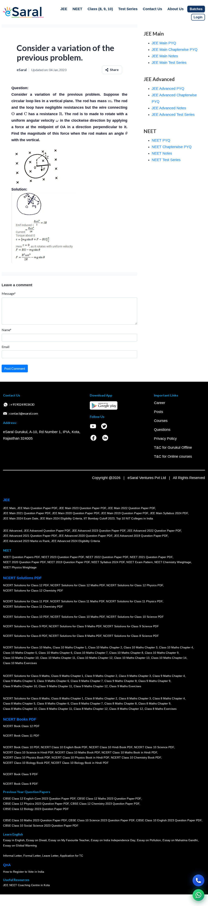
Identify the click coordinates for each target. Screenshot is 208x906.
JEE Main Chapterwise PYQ (174, 50)
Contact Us (152, 9)
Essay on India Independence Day (113, 840)
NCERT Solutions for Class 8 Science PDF (131, 636)
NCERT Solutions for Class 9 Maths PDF (75, 626)
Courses (161, 421)
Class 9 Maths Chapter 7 (87, 681)
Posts (158, 412)
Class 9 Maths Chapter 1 (67, 675)
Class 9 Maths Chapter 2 (101, 675)
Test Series (128, 9)
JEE (63, 9)
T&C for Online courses (173, 456)
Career (159, 403)
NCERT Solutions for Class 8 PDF (25, 636)
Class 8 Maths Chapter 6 (53, 703)
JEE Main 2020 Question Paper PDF (75, 513)
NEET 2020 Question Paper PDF (24, 562)
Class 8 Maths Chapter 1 (67, 698)
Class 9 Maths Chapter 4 (169, 675)
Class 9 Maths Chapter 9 (154, 681)
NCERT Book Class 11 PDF (21, 735)
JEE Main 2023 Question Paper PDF (82, 508)
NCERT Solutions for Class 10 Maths (27, 647)
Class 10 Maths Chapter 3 (140, 647)
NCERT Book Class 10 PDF (21, 747)
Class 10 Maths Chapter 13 (131, 658)
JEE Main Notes (165, 56)
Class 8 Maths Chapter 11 (55, 708)
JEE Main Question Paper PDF (37, 508)
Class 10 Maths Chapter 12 (94, 658)
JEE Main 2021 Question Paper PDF (26, 513)
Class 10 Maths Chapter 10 (20, 658)
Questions (162, 430)
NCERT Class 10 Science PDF (154, 747)
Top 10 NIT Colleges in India (134, 518)
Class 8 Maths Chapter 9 (154, 703)
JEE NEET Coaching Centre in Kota (26, 885)
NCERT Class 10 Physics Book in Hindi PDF (80, 757)
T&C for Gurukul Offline (173, 447)
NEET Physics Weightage (20, 567)
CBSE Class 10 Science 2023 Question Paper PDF (101, 820)
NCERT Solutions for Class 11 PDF (26, 601)
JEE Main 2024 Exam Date (20, 518)
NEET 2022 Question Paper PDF (107, 557)
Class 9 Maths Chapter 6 (53, 681)
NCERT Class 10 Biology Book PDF (26, 762)
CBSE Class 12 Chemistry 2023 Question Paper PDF (104, 803)
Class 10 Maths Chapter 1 (70, 647)
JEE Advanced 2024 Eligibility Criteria (75, 541)
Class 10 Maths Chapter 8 (126, 652)
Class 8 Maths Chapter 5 (19, 703)
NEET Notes (162, 153)
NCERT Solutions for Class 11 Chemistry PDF (33, 606)
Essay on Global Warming (20, 845)
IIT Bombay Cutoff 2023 (99, 518)
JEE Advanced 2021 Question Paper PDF (30, 536)
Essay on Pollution (149, 840)
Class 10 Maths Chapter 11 (57, 658)
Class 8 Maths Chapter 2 (101, 698)
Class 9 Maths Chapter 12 (90, 686)
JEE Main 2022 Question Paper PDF (131, 508)
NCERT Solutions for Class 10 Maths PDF (77, 617)
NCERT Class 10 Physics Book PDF (26, 757)
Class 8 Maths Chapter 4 (169, 698)
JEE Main (9, 508)
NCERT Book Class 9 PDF (20, 774)
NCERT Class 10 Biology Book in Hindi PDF (79, 762)
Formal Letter (32, 855)
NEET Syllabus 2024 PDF (108, 562)
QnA (7, 865)
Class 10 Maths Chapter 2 (105, 647)
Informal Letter (12, 855)
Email (5, 347)
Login (198, 17)
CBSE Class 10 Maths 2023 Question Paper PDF (35, 820)
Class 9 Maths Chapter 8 (120, 681)
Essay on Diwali (36, 840)
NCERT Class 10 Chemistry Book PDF (136, 757)
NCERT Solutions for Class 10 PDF (26, 617)
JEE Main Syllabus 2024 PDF (169, 513)
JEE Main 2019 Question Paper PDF (124, 513)
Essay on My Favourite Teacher (68, 840)
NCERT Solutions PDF (22, 578)
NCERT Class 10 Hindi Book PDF (110, 747)
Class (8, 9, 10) (100, 9)
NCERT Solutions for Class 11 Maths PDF (77, 601)
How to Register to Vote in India (23, 871)
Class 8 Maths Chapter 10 (20, 708)
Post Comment (14, 368)
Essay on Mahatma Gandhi (180, 840)
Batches (196, 9)
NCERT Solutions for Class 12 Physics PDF (134, 585)
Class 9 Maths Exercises (125, 686)
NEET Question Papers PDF (21, 557)
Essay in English (14, 840)
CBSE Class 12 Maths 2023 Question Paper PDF (109, 798)
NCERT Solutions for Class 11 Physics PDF (134, 601)
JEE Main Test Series (169, 63)
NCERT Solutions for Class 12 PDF (26, 585)
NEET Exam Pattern (139, 562)
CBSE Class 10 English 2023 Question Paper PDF (169, 820)
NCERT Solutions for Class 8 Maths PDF (75, 636)
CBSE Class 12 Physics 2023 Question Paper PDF (36, 803)
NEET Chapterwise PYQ (172, 147)
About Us (175, 9)
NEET (77, 9)
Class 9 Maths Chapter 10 (20, 686)
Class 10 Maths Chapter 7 (91, 652)
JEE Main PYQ (164, 43)
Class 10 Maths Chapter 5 (20, 652)
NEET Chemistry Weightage (172, 562)
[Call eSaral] (198, 880)
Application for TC (71, 855)
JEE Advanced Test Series (173, 115)
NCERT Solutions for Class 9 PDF (25, 626)
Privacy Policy (165, 439)
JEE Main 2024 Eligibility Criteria (61, 518)
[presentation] (110, 101)
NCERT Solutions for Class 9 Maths (26, 675)
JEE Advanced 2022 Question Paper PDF (154, 530)
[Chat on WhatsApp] (198, 895)
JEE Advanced (12, 530)
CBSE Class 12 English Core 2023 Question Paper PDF (39, 798)
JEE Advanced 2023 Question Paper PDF (99, 530)
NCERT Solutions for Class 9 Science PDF (131, 626)
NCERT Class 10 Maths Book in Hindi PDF (129, 752)
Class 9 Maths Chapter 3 (135, 675)
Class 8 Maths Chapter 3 (135, 698)
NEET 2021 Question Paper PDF (151, 557)
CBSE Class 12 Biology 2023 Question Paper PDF (36, 809)
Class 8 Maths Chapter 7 (87, 703)
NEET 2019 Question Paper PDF (68, 562)
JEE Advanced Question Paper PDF (47, 530)
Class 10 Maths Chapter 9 (162, 652)
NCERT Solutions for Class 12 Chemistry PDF (33, 590)
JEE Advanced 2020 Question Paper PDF (85, 536)
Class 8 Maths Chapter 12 (90, 708)
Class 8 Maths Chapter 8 (120, 703)
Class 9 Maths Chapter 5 (19, 681)
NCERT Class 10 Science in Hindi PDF (28, 752)
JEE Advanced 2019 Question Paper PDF (141, 536)
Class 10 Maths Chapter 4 (176, 647)
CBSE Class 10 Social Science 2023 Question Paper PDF (40, 825)
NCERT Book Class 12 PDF (21, 726)
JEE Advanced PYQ (168, 89)
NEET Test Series (166, 160)
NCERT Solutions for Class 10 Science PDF (135, 617)
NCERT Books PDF (19, 719)
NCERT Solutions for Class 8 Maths (26, 698)
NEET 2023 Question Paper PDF (62, 557)
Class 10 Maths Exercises (20, 663)
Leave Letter (50, 855)
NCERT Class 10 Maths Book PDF (77, 752)
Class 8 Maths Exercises (161, 708)
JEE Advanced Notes (169, 108)
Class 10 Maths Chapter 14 (168, 658)
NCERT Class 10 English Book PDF (64, 747)
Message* (9, 293)
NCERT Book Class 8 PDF (20, 784)
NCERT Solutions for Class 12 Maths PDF (77, 585)
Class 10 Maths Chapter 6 (55, 652)
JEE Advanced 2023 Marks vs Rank (26, 541)
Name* (6, 330)
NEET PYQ (161, 140)
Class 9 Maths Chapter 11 (55, 686)
